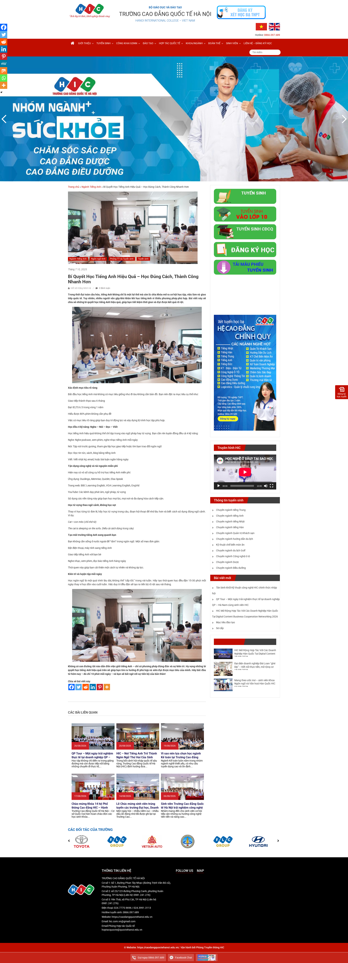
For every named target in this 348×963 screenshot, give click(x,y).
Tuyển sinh (103, 43)
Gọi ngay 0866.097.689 (151, 957)
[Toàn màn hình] (271, 486)
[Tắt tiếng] (266, 486)
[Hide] (1, 92)
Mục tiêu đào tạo (225, 622)
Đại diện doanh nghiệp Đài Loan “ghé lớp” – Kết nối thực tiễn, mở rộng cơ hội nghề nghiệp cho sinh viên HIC (254, 666)
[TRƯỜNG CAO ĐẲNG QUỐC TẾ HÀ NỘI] (72, 43)
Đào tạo (148, 43)
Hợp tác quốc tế (169, 43)
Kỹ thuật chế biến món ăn (230, 544)
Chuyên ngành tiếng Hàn (230, 527)
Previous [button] (4, 119)
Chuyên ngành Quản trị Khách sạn (235, 533)
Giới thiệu (84, 43)
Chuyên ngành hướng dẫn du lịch (234, 538)
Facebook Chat (183, 957)
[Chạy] (218, 486)
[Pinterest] (100, 687)
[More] (107, 687)
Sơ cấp (220, 628)
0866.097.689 (272, 34)
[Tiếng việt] (261, 26)
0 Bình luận (104, 288)
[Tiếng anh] (274, 26)
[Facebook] (71, 687)
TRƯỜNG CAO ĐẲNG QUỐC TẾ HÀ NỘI (165, 14)
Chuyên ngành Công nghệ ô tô (233, 556)
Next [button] (343, 119)
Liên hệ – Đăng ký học (258, 43)
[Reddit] (85, 687)
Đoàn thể (214, 43)
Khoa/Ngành (194, 43)
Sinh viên (232, 43)
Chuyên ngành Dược (227, 562)
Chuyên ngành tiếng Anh (230, 515)
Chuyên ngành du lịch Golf (230, 550)
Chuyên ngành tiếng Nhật (230, 521)
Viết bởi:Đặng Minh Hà (81, 288)
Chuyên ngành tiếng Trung (231, 509)
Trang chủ (73, 186)
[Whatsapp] (3, 78)
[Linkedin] (93, 687)
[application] (245, 472)
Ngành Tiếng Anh (91, 186)
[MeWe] (3, 63)
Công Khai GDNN (126, 43)
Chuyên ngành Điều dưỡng (231, 567)
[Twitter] (78, 687)
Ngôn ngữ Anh (98, 259)
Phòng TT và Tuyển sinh (122, 259)
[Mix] (3, 70)
